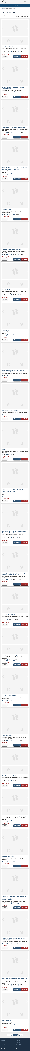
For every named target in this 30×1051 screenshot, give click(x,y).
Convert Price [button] (4, 56)
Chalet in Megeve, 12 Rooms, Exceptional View (13, 127)
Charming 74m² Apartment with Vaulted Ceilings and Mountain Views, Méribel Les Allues (14, 573)
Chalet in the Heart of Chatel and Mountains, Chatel (14, 816)
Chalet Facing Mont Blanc (8, 47)
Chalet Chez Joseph (7, 735)
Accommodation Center (8, 1020)
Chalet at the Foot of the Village (9, 614)
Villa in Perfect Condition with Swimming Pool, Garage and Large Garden (13, 939)
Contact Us (17, 1042)
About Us (3, 1040)
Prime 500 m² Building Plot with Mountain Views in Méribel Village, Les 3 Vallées (14, 490)
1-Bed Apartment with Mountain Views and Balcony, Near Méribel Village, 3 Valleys (15, 532)
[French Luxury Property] (3, 2)
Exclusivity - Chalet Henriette (9, 695)
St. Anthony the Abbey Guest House (11, 410)
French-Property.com (10, 1048)
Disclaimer (3, 1044)
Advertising (17, 1040)
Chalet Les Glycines (6, 289)
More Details (17, 56)
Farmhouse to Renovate (8, 856)
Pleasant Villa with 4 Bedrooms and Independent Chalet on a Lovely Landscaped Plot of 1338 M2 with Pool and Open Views (14, 898)
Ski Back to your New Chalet (9, 775)
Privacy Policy (18, 1044)
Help (2, 1042)
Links (16, 1046)
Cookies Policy (4, 1046)
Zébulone (4, 449)
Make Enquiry (24, 56)
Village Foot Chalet (6, 209)
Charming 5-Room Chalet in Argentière (11, 249)
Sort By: (18, 16)
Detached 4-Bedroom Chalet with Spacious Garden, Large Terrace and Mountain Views (14, 168)
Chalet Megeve (5, 330)
